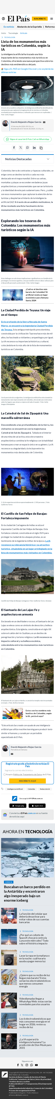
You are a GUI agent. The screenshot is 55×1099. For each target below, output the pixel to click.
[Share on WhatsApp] (27, 148)
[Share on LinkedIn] (34, 148)
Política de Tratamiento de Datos (27, 774)
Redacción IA (45, 789)
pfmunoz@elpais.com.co (18, 1095)
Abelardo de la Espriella (29, 26)
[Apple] (37, 806)
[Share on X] (20, 148)
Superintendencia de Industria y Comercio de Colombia (30, 1088)
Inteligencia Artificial (15, 789)
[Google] (17, 806)
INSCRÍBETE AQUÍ (27, 781)
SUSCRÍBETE (40, 18)
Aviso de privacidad (43, 1079)
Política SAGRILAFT (17, 1084)
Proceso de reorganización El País (22, 1090)
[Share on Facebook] (14, 148)
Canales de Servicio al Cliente (34, 1077)
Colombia (31, 789)
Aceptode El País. (28, 774)
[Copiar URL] (41, 148)
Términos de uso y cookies (19, 1081)
